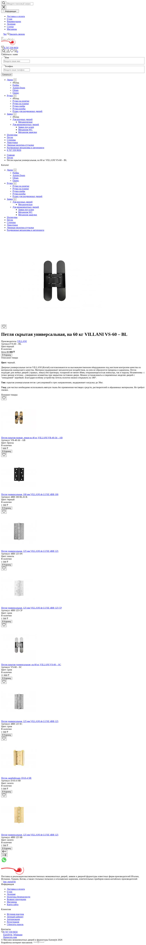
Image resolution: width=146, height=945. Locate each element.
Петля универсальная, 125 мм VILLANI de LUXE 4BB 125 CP (31, 608)
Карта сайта (12, 904)
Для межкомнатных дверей (26, 124)
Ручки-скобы (19, 106)
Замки (10, 114)
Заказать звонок (17, 34)
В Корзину (6, 355)
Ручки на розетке (21, 101)
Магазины (12, 29)
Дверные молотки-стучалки (20, 145)
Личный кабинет (15, 916)
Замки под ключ (26, 127)
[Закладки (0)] (12, 51)
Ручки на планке (21, 103)
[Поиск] (3, 51)
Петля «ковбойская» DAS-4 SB (16, 778)
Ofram (15, 90)
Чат (5, 34)
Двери (10, 80)
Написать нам (10, 937)
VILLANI (22, 341)
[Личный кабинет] (8, 51)
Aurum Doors (19, 88)
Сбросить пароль (15, 924)
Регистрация (13, 922)
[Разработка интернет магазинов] (38, 942)
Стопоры (11, 140)
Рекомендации (14, 21)
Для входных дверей (23, 119)
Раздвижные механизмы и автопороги (25, 147)
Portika (16, 85)
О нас (9, 19)
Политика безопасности (18, 897)
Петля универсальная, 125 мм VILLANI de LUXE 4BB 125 (29, 551)
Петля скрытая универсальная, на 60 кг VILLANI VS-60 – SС (31, 664)
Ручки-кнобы (19, 108)
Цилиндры (12, 135)
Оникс (16, 93)
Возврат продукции (16, 899)
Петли (10, 137)
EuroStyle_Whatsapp (12, 934)
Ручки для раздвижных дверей (27, 111)
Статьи (10, 26)
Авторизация (13, 919)
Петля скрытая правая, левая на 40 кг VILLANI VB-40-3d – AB (32, 437)
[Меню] (2, 37)
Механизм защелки (27, 132)
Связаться (6, 75)
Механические (25, 122)
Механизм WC (25, 129)
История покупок (15, 914)
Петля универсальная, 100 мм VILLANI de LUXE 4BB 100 (29, 494)
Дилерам (11, 24)
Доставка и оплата (16, 16)
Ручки (10, 95)
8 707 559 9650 (11, 47)
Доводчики (12, 142)
